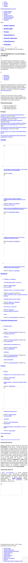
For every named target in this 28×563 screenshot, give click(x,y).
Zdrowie (17, 212)
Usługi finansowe (8, 18)
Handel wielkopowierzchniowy (11, 551)
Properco (5, 329)
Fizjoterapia (12, 212)
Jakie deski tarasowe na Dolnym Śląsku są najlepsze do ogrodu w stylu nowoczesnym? (13, 123)
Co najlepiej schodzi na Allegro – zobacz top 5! (12, 282)
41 (24, 332)
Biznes (10, 173)
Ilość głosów (7, 76)
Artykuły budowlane (9, 17)
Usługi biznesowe (8, 15)
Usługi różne (12, 377)
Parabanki (6, 19)
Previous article (4, 131)
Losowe (3, 366)
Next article (3, 135)
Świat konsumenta (13, 317)
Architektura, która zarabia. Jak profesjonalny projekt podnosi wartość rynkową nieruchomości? (14, 267)
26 (24, 355)
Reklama (6, 3)
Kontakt (6, 6)
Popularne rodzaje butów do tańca (10, 411)
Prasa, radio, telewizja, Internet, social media (15, 561)
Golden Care (6, 336)
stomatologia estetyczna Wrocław (7, 439)
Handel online (7, 12)
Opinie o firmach (8, 11)
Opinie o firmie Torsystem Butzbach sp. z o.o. (12, 344)
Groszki (5, 314)
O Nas (5, 2)
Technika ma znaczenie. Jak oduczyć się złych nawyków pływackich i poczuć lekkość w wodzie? (14, 238)
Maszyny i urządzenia (14, 203)
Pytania (5, 4)
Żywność (11, 293)
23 (24, 362)
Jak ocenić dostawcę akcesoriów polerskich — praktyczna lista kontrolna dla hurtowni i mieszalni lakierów (15, 170)
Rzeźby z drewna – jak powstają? (10, 306)
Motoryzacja (7, 556)
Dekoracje (11, 309)
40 (24, 339)
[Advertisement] (14, 520)
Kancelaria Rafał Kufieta (8, 359)
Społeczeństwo (12, 414)
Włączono (6, 75)
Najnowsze (6, 78)
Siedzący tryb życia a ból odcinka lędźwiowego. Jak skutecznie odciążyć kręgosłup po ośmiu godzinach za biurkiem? (15, 208)
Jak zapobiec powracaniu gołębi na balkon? (11, 120)
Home (2, 49)
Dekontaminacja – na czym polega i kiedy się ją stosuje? (14, 374)
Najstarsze (6, 79)
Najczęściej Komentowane (9, 320)
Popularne (4, 273)
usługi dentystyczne (16, 439)
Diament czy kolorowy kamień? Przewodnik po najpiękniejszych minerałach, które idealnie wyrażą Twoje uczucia (15, 199)
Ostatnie (3, 140)
